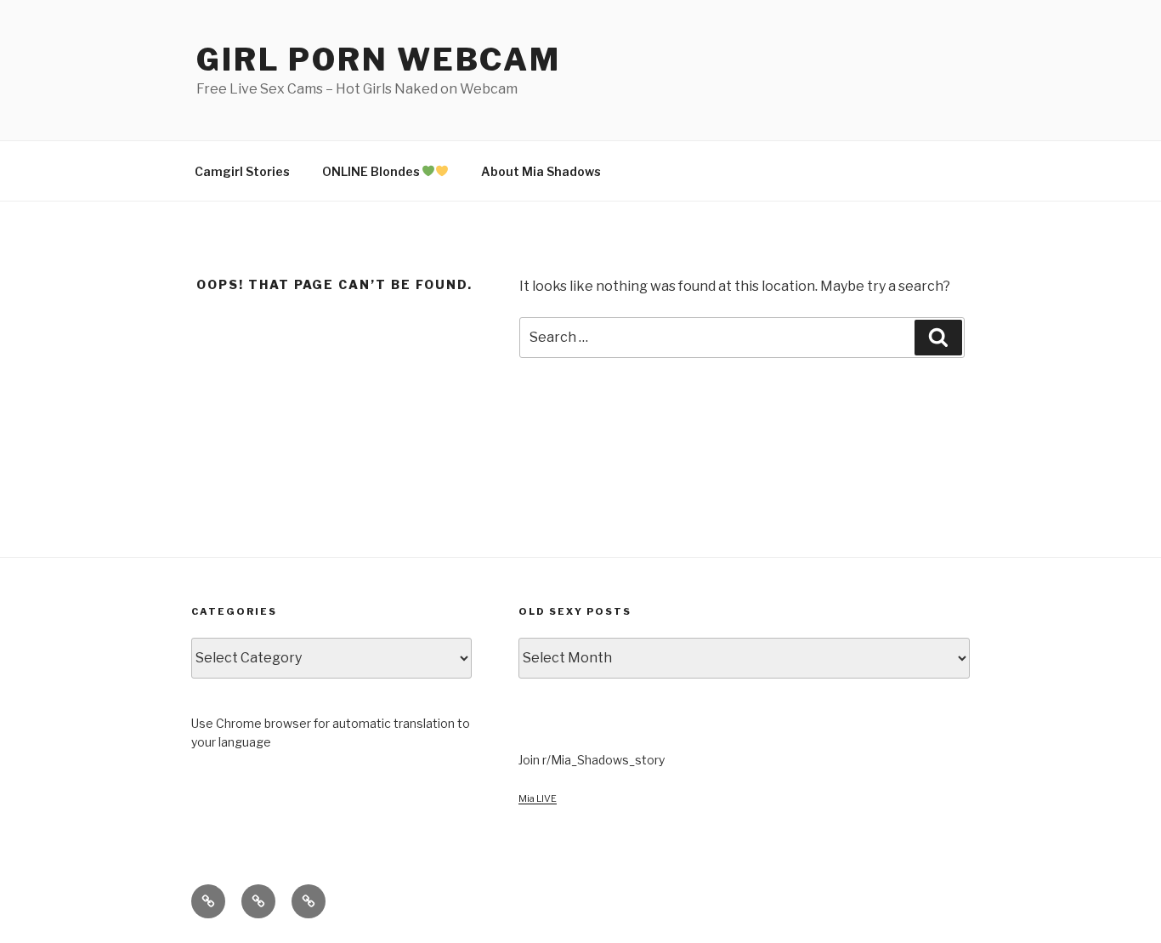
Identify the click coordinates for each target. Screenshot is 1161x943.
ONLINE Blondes (372, 171)
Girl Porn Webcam (378, 59)
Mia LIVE (537, 798)
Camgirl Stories (242, 171)
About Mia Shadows (541, 171)
